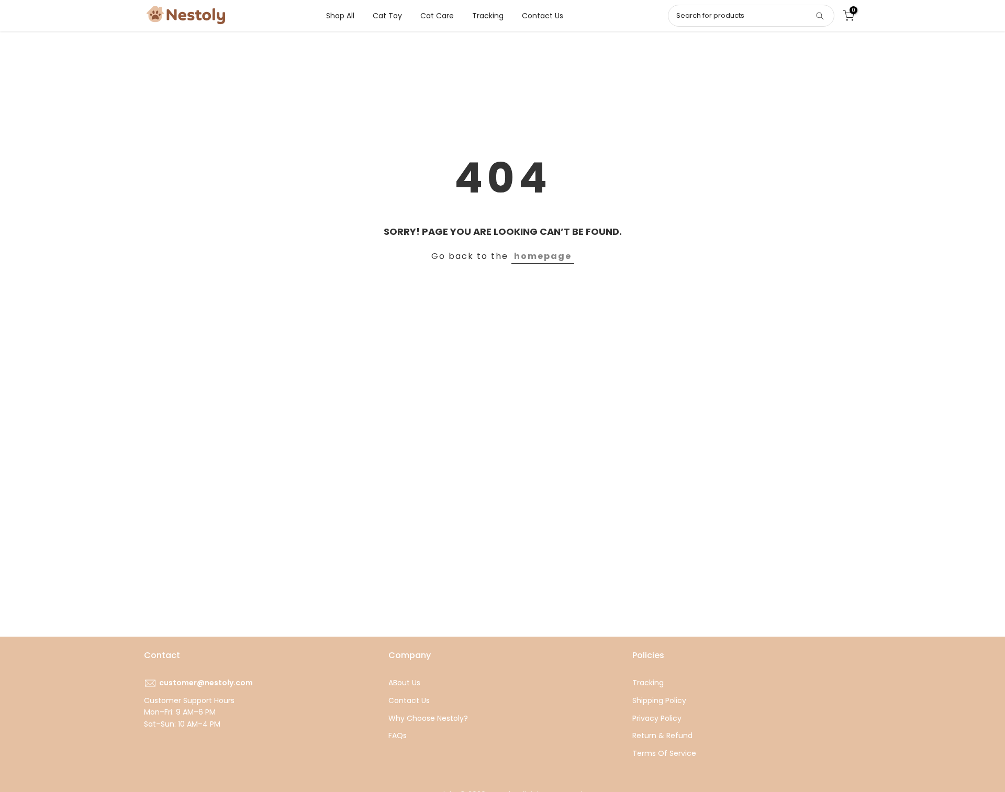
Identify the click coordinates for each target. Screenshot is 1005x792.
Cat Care (437, 15)
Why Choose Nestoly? (428, 718)
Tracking (488, 15)
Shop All (340, 15)
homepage (543, 256)
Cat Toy (387, 15)
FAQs (397, 735)
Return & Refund (662, 735)
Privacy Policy (657, 718)
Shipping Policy (659, 700)
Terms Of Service (664, 753)
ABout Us (404, 682)
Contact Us (542, 15)
